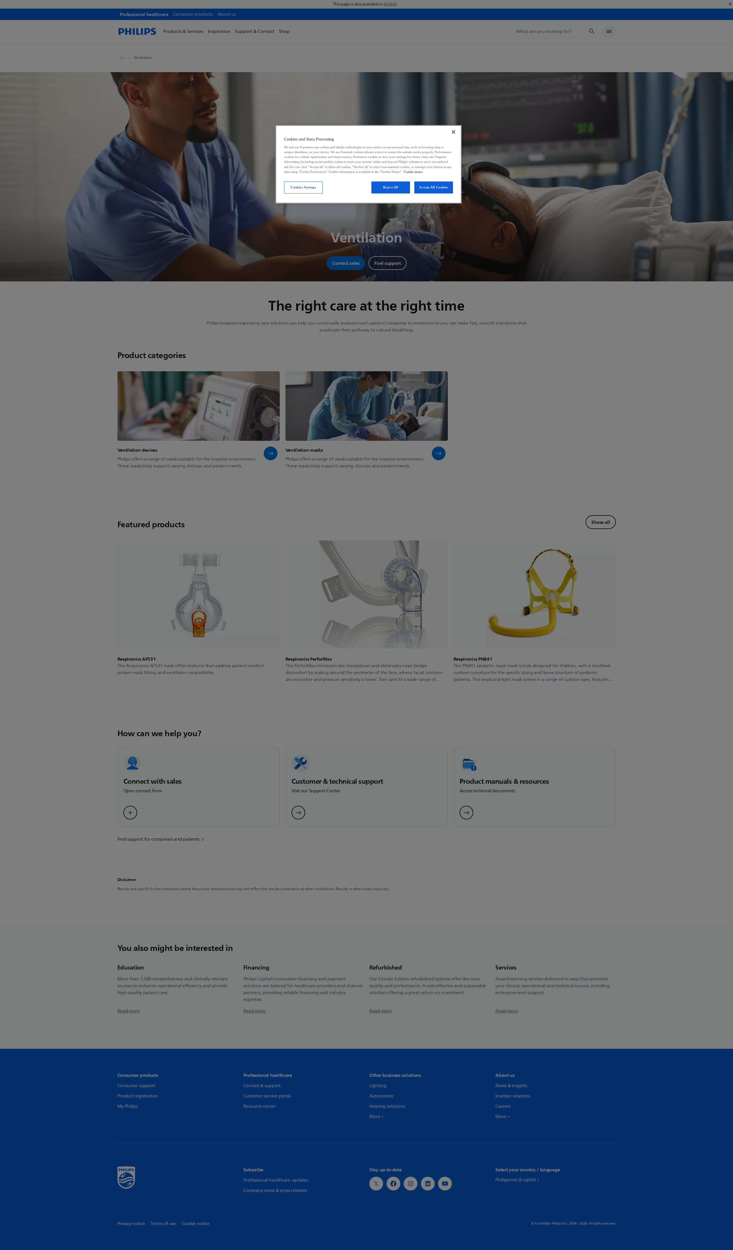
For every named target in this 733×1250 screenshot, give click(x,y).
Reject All (390, 187)
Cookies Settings (303, 187)
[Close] (453, 132)
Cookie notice (413, 171)
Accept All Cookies (433, 187)
